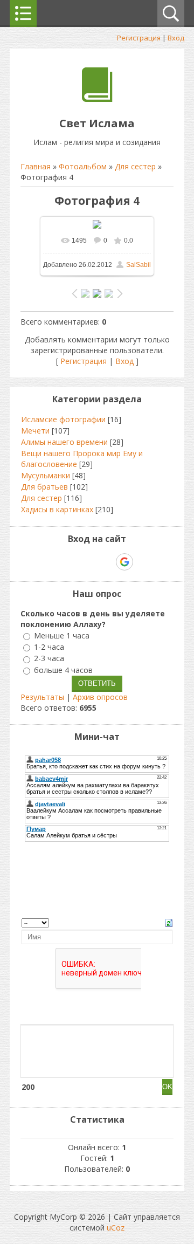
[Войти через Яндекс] (106, 562)
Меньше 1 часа (61, 635)
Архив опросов (100, 697)
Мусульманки (45, 475)
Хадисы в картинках (57, 509)
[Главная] (97, 99)
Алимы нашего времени (64, 442)
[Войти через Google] (124, 562)
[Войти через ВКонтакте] (69, 562)
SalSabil (138, 265)
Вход (176, 38)
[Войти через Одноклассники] (143, 562)
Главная (35, 166)
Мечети (35, 430)
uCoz (115, 1227)
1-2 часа (49, 647)
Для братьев (44, 487)
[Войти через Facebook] (87, 562)
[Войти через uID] (51, 562)
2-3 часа (49, 659)
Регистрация (139, 38)
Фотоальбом (83, 166)
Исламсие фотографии (63, 419)
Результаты (42, 697)
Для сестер (135, 166)
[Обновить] (168, 922)
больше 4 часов (63, 670)
